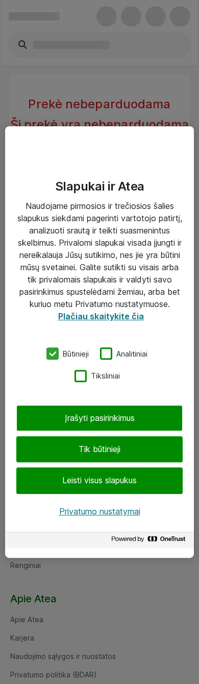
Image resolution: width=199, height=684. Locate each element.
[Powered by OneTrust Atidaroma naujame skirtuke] (150, 541)
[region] (99, 342)
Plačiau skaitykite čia (101, 316)
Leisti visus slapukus (99, 481)
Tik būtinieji (99, 449)
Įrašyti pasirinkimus (100, 418)
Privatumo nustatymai (99, 511)
